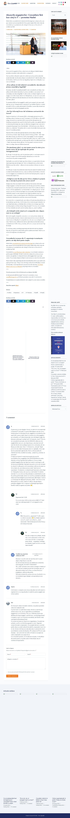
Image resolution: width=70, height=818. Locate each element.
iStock (16, 285)
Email (29, 654)
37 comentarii (13, 806)
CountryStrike (40, 3)
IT (23, 292)
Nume (9, 654)
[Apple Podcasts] (59, 4)
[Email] (32, 62)
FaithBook (48, 3)
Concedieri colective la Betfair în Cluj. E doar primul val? (42, 800)
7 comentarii (33, 29)
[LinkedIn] (61, 2)
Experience (16, 292)
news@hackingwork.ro (11, 277)
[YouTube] (63, 4)
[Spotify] (61, 4)
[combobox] (57, 15)
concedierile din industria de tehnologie (22, 243)
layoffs (36, 292)
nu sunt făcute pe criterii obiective (21, 252)
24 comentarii (46, 805)
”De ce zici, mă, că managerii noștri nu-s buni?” (27, 799)
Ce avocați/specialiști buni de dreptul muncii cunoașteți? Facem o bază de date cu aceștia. (10, 801)
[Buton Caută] (65, 15)
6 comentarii (29, 803)
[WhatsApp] (27, 62)
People (42, 292)
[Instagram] (63, 2)
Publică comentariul (12, 676)
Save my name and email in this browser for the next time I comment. (21, 672)
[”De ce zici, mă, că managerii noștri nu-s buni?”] (27, 744)
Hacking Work (24, 3)
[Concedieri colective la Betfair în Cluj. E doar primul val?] (43, 744)
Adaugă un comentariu (12, 659)
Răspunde (43, 426)
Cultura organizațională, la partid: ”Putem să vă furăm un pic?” (58, 382)
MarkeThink (32, 3)
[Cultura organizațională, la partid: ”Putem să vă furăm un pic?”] (59, 744)
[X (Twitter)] (65, 2)
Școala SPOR (17, 3)
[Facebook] (59, 2)
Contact (54, 3)
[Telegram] (23, 62)
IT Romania (29, 292)
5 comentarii (54, 806)
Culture (9, 292)
